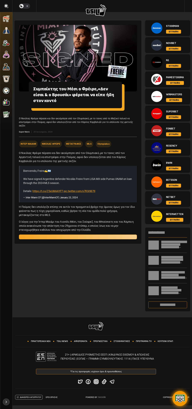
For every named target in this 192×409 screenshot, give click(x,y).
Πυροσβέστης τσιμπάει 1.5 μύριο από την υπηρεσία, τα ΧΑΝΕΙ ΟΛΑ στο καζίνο (173, 276)
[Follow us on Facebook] (88, 381)
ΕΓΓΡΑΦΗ (173, 31)
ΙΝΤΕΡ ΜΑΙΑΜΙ (28, 144)
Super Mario (24, 132)
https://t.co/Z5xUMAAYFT (48, 191)
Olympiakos (103, 144)
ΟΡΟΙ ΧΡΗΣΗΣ (52, 397)
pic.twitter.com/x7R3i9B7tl (79, 191)
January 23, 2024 (69, 197)
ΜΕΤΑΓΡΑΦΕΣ (73, 144)
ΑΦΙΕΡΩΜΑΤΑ (80, 341)
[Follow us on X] (80, 381)
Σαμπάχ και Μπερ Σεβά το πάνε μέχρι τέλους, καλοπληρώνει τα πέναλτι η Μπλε (174, 246)
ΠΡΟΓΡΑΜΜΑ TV (144, 341)
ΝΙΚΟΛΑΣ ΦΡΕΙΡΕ (51, 144)
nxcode (102, 397)
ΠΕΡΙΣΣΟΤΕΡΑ (167, 304)
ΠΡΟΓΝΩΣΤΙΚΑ (100, 341)
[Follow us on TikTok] (104, 381)
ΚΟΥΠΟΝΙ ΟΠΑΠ (165, 341)
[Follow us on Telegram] (112, 381)
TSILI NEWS (62, 341)
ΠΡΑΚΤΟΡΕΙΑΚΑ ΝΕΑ (41, 341)
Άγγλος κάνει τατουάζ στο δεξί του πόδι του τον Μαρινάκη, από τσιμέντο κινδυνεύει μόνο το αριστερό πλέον (173, 262)
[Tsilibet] (96, 10)
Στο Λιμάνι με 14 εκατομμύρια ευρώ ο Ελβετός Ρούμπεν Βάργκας (171, 291)
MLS (89, 144)
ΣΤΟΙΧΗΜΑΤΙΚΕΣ (122, 341)
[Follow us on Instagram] (96, 381)
